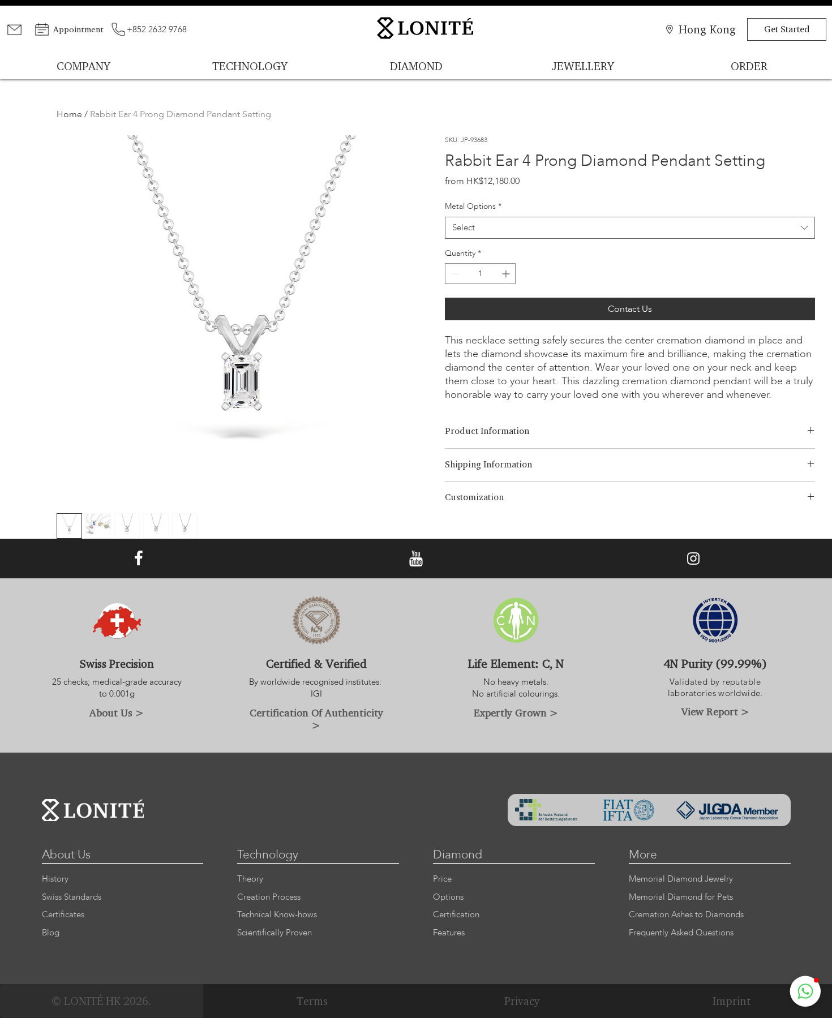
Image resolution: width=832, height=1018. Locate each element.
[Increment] (507, 274)
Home (69, 114)
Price (442, 879)
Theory (250, 879)
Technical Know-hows (277, 915)
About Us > (116, 712)
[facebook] (139, 559)
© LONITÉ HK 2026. (101, 1001)
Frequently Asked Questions (681, 933)
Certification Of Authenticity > (316, 718)
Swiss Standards (71, 897)
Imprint (731, 1001)
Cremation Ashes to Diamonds (686, 915)
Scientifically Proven (274, 933)
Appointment (78, 29)
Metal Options (473, 206)
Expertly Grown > (516, 712)
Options (448, 897)
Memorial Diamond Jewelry (681, 879)
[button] (805, 991)
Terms (312, 1001)
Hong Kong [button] (707, 29)
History (55, 879)
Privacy (522, 1001)
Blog (50, 933)
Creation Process (269, 897)
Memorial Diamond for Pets (681, 897)
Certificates (63, 915)
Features (449, 933)
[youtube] (416, 559)
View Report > (715, 711)
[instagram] (693, 559)
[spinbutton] (480, 274)
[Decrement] (454, 274)
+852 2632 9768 (157, 29)
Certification (456, 915)
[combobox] (630, 228)
